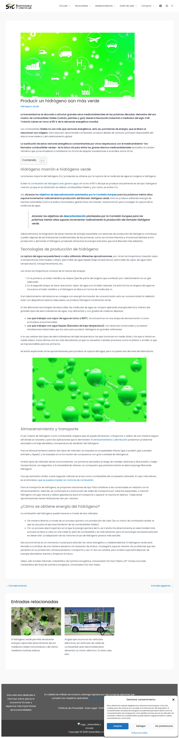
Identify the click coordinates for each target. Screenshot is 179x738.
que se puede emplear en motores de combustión (65, 480)
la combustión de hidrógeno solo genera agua (53, 183)
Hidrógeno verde (30, 106)
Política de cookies (139, 732)
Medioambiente (104, 5)
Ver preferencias (164, 726)
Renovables (81, 5)
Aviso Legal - (92, 708)
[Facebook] (160, 6)
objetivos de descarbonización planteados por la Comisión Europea (78, 194)
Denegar (141, 726)
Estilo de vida (127, 5)
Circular (63, 5)
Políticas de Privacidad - (71, 708)
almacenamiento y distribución (110, 439)
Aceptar (117, 726)
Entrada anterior (16, 585)
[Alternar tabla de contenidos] (41, 160)
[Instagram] (167, 6)
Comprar (146, 5)
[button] (173, 699)
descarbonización (74, 216)
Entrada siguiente (162, 585)
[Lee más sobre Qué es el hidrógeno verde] (36, 621)
